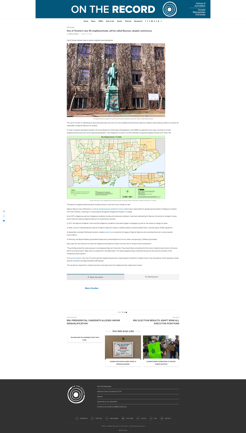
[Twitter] (147, 21)
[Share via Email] (4, 221)
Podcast (128, 21)
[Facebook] (145, 21)
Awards (100, 397)
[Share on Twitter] (4, 216)
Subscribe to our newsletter (107, 402)
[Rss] (156, 21)
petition (77, 228)
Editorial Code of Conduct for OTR (109, 391)
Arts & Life (110, 21)
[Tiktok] (154, 21)
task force (109, 232)
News (93, 21)
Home (86, 21)
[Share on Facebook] (4, 211)
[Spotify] (158, 21)
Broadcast (138, 21)
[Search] (161, 21)
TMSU (100, 21)
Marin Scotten (74, 34)
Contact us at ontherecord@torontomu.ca (112, 407)
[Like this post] (120, 312)
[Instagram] (149, 21)
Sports (119, 21)
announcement (76, 258)
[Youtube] (152, 21)
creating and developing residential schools (108, 209)
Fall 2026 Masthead (104, 386)
